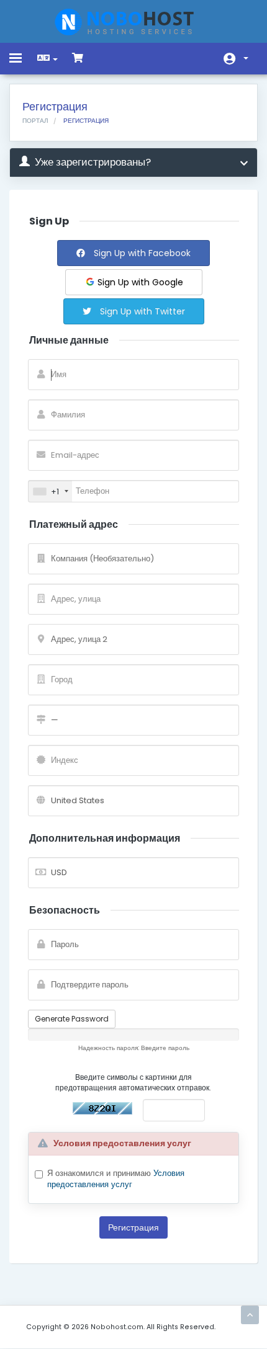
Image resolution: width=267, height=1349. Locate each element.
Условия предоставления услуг (115, 1179)
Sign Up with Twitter (141, 311)
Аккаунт (236, 58)
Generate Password (72, 1018)
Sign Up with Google (139, 282)
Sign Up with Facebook (141, 253)
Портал (35, 121)
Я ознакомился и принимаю (115, 1179)
